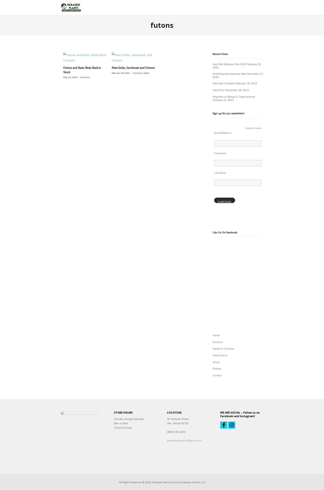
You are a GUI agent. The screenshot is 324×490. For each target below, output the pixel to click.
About (216, 362)
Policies (217, 368)
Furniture (85, 77)
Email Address (222, 133)
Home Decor (220, 355)
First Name (220, 153)
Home (216, 335)
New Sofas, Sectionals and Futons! (133, 67)
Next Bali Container (224, 83)
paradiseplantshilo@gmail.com (184, 440)
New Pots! (219, 90)
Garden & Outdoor (223, 348)
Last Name (220, 172)
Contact (217, 375)
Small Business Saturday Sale (229, 74)
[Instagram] (231, 425)
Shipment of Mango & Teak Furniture (234, 96)
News (146, 73)
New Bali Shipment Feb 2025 (229, 64)
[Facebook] (223, 425)
